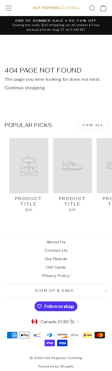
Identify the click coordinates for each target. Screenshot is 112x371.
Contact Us (56, 250)
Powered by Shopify (56, 366)
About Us (56, 241)
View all (92, 125)
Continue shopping (25, 87)
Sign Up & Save (54, 290)
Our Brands (56, 258)
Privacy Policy (56, 275)
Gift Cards (56, 267)
